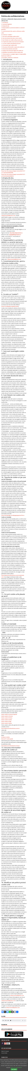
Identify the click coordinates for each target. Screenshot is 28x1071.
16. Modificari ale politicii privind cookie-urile (12, 52)
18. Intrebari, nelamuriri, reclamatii (9, 57)
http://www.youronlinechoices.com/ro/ (10, 728)
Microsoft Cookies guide (7, 739)
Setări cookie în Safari (6, 719)
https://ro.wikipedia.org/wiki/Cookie (9, 306)
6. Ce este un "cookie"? (6, 34)
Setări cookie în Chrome (7, 716)
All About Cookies (5, 737)
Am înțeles (14, 1069)
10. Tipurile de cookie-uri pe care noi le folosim (12, 41)
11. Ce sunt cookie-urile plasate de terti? (11, 43)
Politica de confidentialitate (16, 1067)
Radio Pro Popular (5, 1051)
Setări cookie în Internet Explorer (9, 714)
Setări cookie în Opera (6, 723)
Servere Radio (4, 1053)
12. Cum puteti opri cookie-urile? (9, 45)
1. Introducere (4, 22)
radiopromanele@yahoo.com (8, 215)
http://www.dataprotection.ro (16, 233)
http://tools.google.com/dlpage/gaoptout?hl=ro (12, 515)
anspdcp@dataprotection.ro (15, 234)
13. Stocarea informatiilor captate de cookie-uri (12, 47)
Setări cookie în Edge (6, 721)
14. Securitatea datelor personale (9, 48)
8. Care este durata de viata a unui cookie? (11, 38)
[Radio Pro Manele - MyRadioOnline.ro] (2, 1043)
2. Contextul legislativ (6, 24)
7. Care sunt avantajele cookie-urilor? (10, 36)
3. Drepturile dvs (5, 26)
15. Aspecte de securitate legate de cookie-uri (12, 50)
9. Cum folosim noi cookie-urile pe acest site (11, 40)
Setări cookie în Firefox (6, 718)
